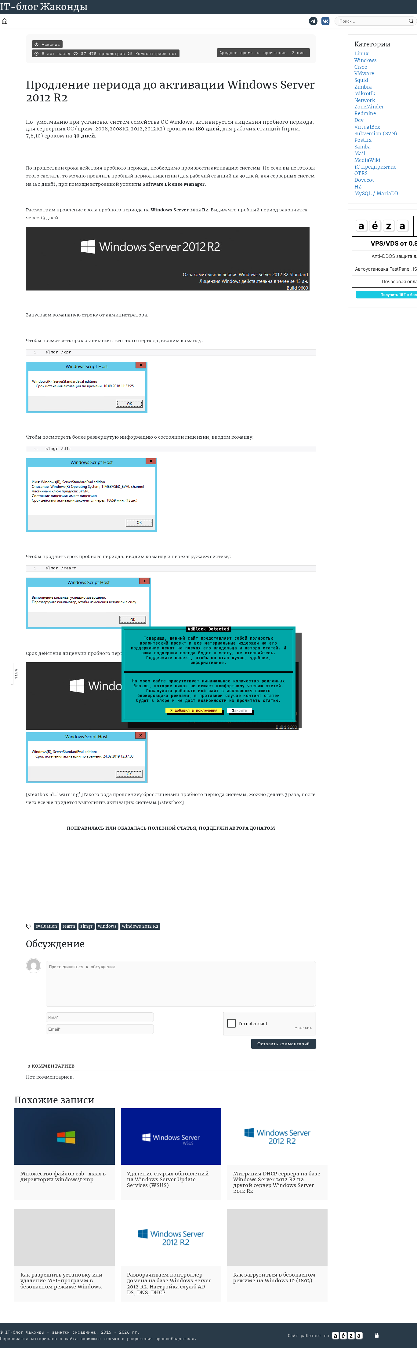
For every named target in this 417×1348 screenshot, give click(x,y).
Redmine (365, 113)
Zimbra (363, 87)
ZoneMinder (369, 107)
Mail (359, 153)
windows (107, 926)
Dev (359, 120)
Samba (362, 147)
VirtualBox (367, 127)
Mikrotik (364, 94)
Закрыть (239, 710)
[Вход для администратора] (377, 1335)
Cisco (360, 67)
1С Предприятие (375, 167)
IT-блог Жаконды (44, 7)
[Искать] (411, 20)
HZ (358, 187)
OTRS (361, 173)
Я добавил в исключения (193, 710)
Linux (361, 54)
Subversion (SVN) (375, 134)
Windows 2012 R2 (140, 926)
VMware (364, 73)
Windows (365, 60)
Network (364, 100)
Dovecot (364, 180)
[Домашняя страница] (4, 21)
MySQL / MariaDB (376, 193)
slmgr (86, 926)
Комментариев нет (156, 53)
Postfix (363, 140)
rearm (69, 926)
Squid (361, 80)
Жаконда (51, 44)
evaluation (46, 926)
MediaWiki (367, 160)
